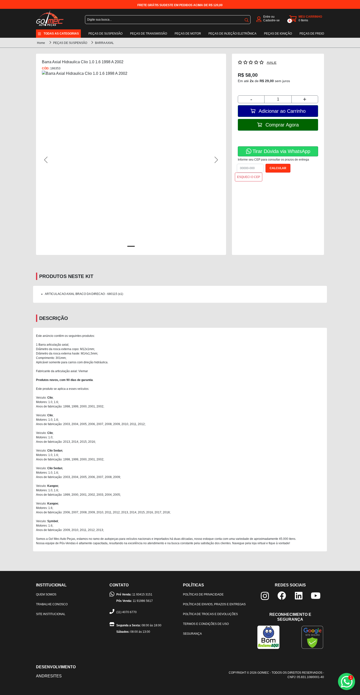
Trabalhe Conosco (52, 604)
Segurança (192, 633)
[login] (258, 18)
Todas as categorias (61, 33)
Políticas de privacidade (203, 594)
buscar (247, 19)
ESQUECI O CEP (248, 177)
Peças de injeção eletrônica (232, 33)
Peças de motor (188, 33)
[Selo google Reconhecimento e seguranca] (312, 637)
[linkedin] (298, 595)
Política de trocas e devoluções (210, 614)
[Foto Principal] (131, 246)
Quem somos (46, 594)
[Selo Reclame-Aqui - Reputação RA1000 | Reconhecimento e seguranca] (268, 637)
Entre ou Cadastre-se (271, 18)
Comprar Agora (281, 124)
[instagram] (265, 596)
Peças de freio (312, 33)
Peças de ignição (278, 33)
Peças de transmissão (148, 33)
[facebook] (281, 595)
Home (41, 43)
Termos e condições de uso (206, 624)
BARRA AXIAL (104, 43)
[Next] (206, 160)
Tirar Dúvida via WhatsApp (281, 151)
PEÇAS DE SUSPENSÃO (70, 43)
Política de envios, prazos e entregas (214, 604)
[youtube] (316, 595)
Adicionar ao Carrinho (281, 111)
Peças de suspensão (105, 33)
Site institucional (50, 614)
